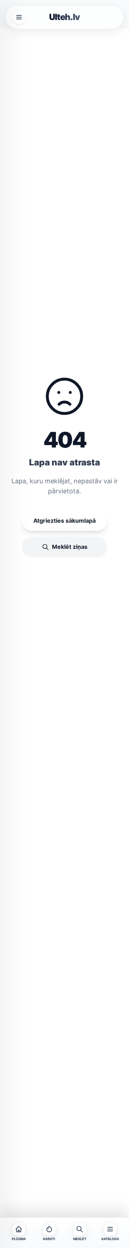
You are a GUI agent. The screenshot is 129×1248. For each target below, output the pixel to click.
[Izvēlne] (19, 17)
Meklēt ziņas (69, 546)
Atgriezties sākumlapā (64, 520)
